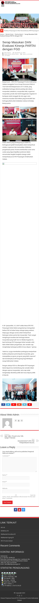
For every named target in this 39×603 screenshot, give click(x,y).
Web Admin (7, 52)
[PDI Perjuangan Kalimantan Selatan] (19, 2)
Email (4, 482)
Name (4, 475)
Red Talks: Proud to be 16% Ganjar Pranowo (14, 436)
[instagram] (23, 509)
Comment (6, 456)
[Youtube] (19, 509)
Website (4, 488)
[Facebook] (15, 509)
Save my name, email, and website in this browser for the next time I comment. (18, 496)
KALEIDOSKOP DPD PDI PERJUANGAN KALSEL (26, 441)
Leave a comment (27, 54)
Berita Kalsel (19, 34)
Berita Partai (9, 34)
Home (2, 34)
